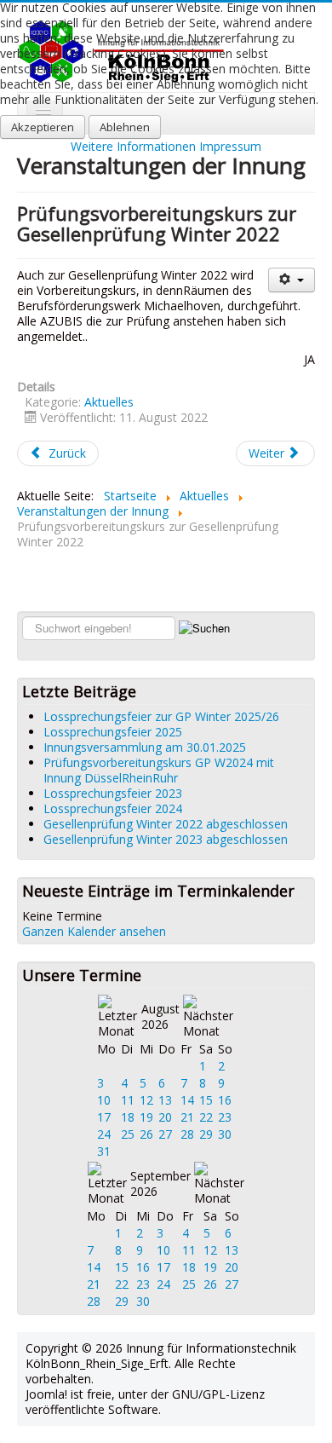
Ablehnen (125, 127)
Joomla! (46, 1394)
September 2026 (160, 1183)
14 (187, 1100)
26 (146, 1134)
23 (225, 1117)
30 (225, 1134)
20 (165, 1117)
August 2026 (160, 1016)
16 (225, 1100)
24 (104, 1134)
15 (206, 1100)
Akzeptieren (42, 127)
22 (206, 1117)
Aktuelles (109, 402)
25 (128, 1134)
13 (165, 1100)
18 (128, 1117)
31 (104, 1151)
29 (206, 1134)
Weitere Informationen (133, 146)
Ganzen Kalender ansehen (94, 931)
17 (104, 1117)
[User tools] (291, 280)
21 (187, 1117)
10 (104, 1100)
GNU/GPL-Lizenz (218, 1394)
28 (187, 1134)
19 (146, 1117)
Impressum (230, 146)
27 (165, 1134)
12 (146, 1100)
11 (128, 1100)
